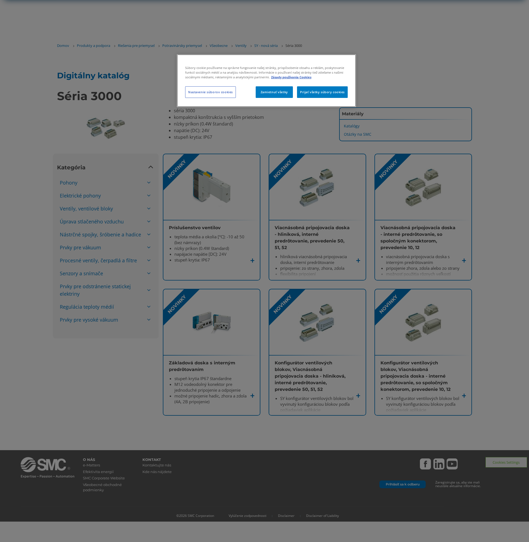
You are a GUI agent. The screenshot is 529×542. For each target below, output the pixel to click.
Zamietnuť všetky (274, 92)
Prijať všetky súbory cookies (322, 92)
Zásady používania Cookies (291, 77)
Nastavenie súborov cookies (210, 92)
